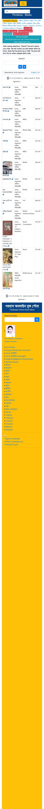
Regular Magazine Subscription (19, 359)
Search (21, 58)
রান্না (7, 406)
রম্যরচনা (9, 394)
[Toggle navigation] (23, 3)
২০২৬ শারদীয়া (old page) (16, 356)
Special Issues (12, 362)
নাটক (8, 379)
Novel (8, 412)
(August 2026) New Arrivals (18, 350)
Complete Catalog (10, 21)
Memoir (9, 426)
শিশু (7, 397)
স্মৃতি (7, 385)
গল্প (7, 373)
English (33, 72)
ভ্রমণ (7, 376)
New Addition (11, 409)
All (39, 72)
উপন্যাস (8, 368)
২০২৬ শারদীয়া (11, 353)
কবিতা (8, 365)
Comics (9, 421)
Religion (9, 429)
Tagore (9, 415)
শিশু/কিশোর (10, 400)
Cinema (9, 424)
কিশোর (8, 403)
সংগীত (8, 391)
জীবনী (8, 388)
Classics (9, 418)
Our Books (10, 347)
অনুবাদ (8, 382)
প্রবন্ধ (7, 371)
